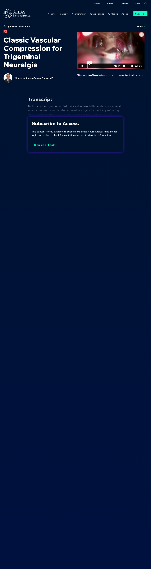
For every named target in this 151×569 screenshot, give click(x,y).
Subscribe (140, 13)
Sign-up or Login (44, 145)
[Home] (17, 13)
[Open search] (145, 3)
